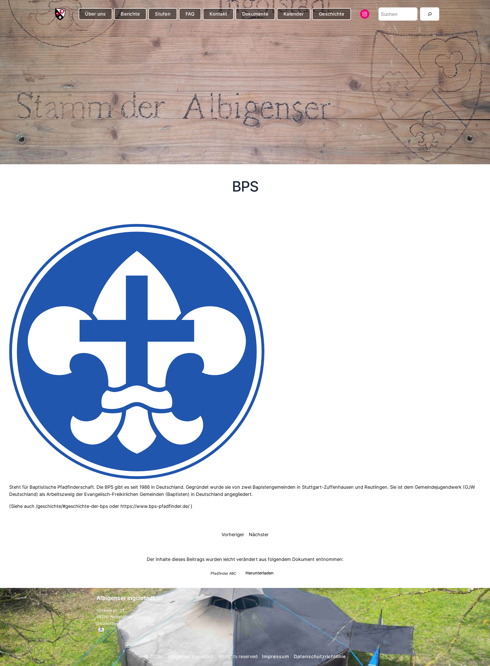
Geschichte (332, 14)
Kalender (294, 14)
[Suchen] (429, 14)
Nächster (259, 534)
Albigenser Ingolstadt (125, 598)
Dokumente (255, 14)
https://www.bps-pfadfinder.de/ (155, 506)
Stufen (162, 14)
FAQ (190, 14)
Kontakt (218, 14)
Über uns (95, 14)
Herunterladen (260, 572)
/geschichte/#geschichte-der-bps (72, 506)
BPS (245, 186)
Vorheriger (233, 534)
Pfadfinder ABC (223, 573)
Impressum (275, 656)
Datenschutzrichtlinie (320, 656)
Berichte (130, 14)
